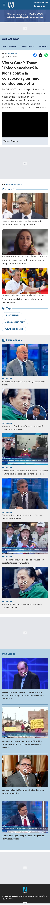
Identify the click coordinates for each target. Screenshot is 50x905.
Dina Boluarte (9, 46)
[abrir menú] (4, 5)
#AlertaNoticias (41, 3)
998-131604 (41, 6)
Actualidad (11, 53)
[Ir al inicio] (11, 5)
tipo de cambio (27, 46)
